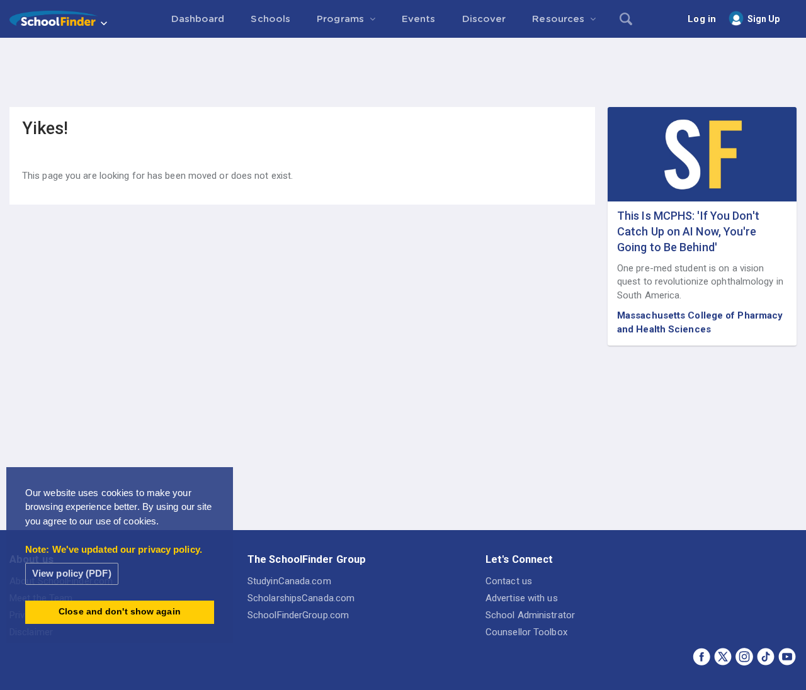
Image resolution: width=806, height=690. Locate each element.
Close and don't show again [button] (120, 611)
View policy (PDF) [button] (71, 573)
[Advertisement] (403, 72)
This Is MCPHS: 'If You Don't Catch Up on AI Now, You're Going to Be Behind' (688, 231)
